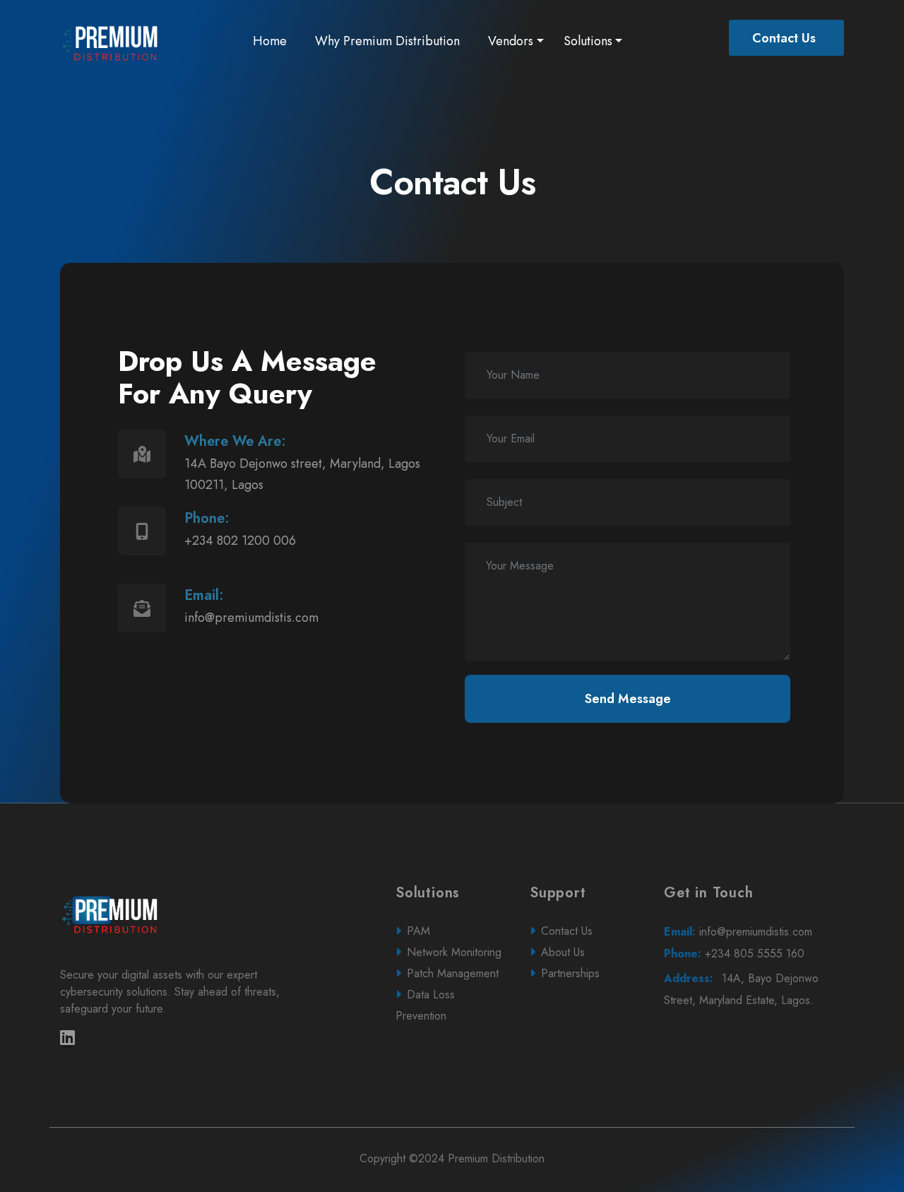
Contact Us (784, 38)
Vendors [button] (510, 41)
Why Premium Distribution (387, 41)
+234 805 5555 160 (734, 953)
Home (272, 40)
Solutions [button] (588, 41)
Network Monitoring (454, 952)
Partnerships (570, 973)
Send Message (628, 699)
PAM (418, 931)
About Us (563, 952)
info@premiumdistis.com (738, 931)
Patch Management (453, 973)
